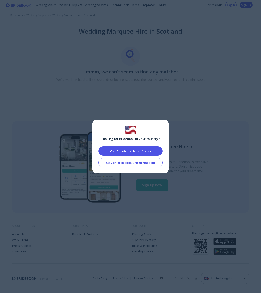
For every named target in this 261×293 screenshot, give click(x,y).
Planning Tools (120, 5)
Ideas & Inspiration (144, 5)
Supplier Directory (144, 240)
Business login (213, 5)
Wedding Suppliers (70, 5)
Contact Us (19, 251)
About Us (18, 234)
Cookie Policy (100, 278)
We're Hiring (20, 240)
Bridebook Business (85, 234)
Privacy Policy (120, 278)
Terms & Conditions (144, 278)
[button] (152, 185)
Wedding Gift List (143, 251)
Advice (163, 5)
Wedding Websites (96, 5)
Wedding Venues (46, 5)
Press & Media (22, 245)
